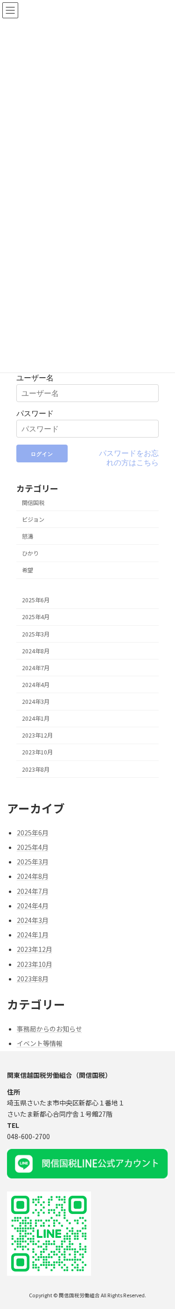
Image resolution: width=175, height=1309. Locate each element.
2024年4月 (35, 684)
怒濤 (27, 536)
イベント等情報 (40, 1043)
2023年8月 (35, 769)
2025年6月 (35, 600)
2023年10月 (37, 752)
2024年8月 (35, 651)
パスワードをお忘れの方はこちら (129, 457)
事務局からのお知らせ (49, 1028)
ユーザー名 (35, 377)
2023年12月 (37, 735)
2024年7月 (35, 668)
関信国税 (33, 502)
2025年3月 (35, 634)
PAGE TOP (161, 1261)
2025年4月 (35, 617)
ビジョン (33, 519)
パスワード (35, 413)
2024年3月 (35, 701)
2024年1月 (35, 719)
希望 (27, 570)
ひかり (30, 553)
